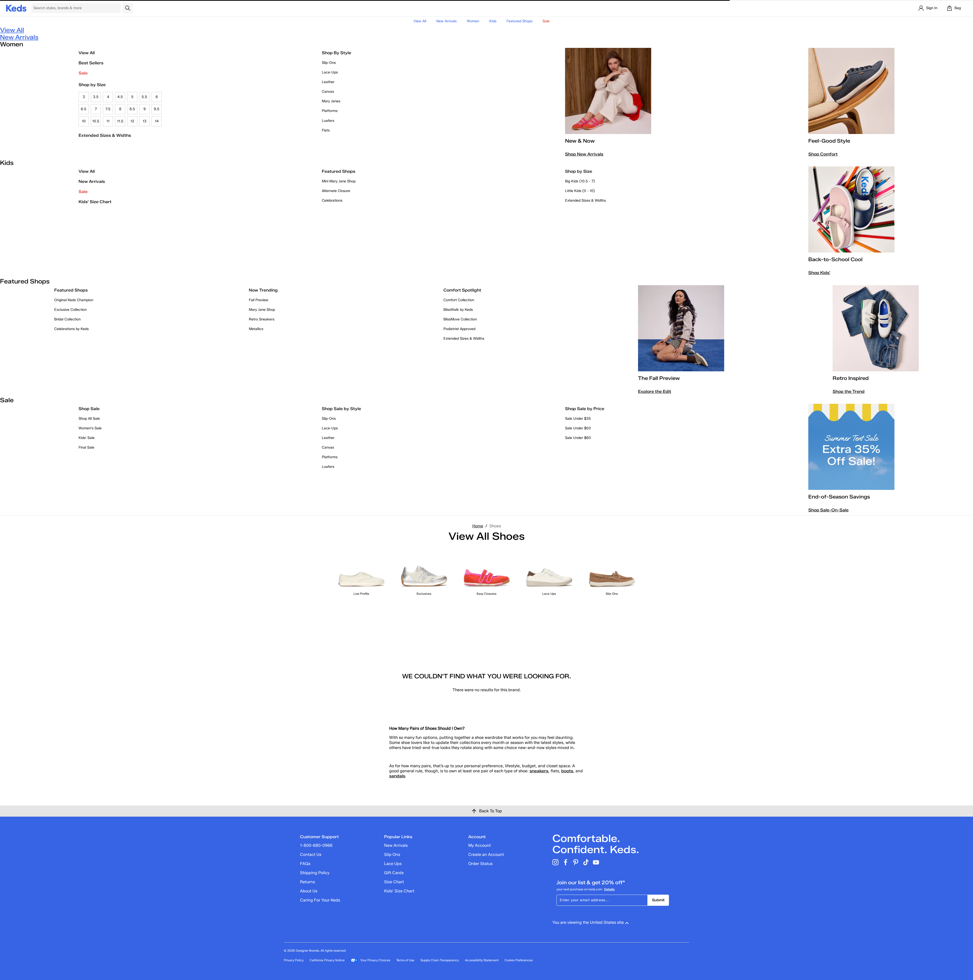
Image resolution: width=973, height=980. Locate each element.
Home (477, 526)
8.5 (132, 109)
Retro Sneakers (261, 319)
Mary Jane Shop (262, 310)
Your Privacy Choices (375, 960)
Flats (326, 130)
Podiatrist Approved (459, 329)
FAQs (305, 863)
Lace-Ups (330, 72)
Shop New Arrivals (584, 154)
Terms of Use (405, 960)
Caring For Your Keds (320, 900)
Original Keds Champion (73, 300)
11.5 (120, 121)
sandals (397, 776)
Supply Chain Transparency (439, 960)
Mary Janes (331, 101)
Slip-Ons (329, 63)
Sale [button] (546, 21)
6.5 (83, 109)
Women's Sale (90, 428)
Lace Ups (393, 863)
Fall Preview (258, 300)
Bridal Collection (67, 319)
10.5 (95, 121)
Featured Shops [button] (519, 21)
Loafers (328, 121)
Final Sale (86, 447)
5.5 (144, 97)
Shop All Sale (89, 418)
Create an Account (486, 854)
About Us (308, 891)
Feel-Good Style (829, 141)
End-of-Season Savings (839, 497)
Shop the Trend (849, 391)
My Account (479, 845)
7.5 (107, 109)
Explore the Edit (654, 391)
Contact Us (310, 854)
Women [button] (473, 21)
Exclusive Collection (70, 310)
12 (132, 121)
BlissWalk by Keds (458, 310)
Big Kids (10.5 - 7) (580, 181)
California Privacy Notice (327, 960)
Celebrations (332, 200)
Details (609, 889)
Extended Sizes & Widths (105, 135)
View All (420, 21)
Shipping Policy (314, 872)
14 (157, 121)
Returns (307, 881)
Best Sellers (91, 63)
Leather (328, 82)
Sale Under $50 (578, 428)
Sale (83, 73)
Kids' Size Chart (95, 201)
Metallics (256, 329)
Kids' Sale (87, 438)
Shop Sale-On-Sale (828, 510)
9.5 (156, 109)
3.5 (96, 97)
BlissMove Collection (460, 319)
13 (144, 121)
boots (567, 770)
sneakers (539, 770)
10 (84, 121)
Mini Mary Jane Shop (338, 181)
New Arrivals (446, 21)
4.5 (120, 97)
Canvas (328, 91)
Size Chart (394, 881)
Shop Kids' (819, 272)
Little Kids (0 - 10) (580, 191)
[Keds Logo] (16, 7)
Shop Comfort (823, 154)
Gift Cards (394, 872)
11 (107, 121)
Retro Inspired (851, 378)
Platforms (330, 111)
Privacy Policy (294, 960)
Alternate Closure (336, 191)
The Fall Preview (659, 378)
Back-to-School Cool (835, 259)
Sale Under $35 (578, 418)
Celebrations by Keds (71, 329)
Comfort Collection (458, 300)
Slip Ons (392, 854)
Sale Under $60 (578, 438)
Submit (658, 900)
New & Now (580, 141)
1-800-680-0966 (316, 845)
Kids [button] (492, 21)
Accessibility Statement (481, 960)
